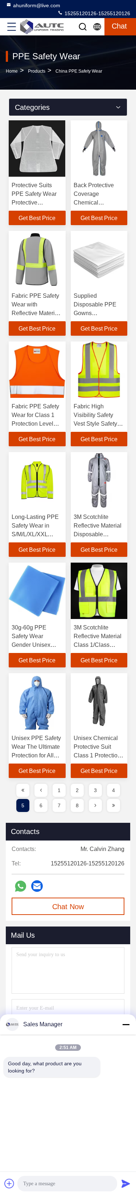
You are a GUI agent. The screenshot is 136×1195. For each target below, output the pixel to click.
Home (12, 71)
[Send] (126, 1183)
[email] (37, 886)
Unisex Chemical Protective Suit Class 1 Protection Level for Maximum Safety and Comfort (98, 755)
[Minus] (125, 1024)
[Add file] (9, 1183)
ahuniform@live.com (36, 5)
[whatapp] (20, 886)
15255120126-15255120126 (96, 13)
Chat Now (68, 907)
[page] (22, 790)
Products (36, 71)
